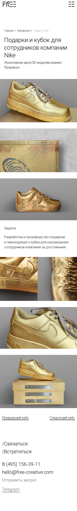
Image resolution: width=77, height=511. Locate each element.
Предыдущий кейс (15, 418)
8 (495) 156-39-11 (21, 464)
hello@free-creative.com (27, 472)
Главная (9, 30)
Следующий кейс (62, 418)
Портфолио (23, 30)
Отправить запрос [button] (19, 480)
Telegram (11, 489)
